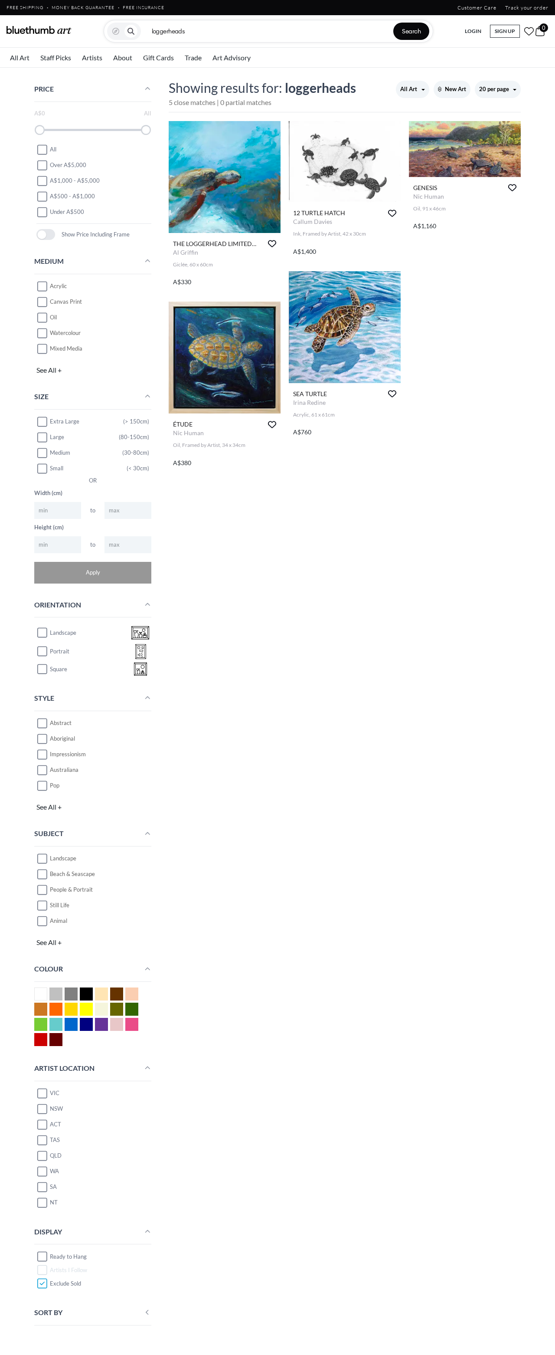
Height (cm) (49, 527)
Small (56, 468)
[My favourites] (529, 31)
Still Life (59, 905)
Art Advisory (231, 57)
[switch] (45, 234)
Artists (92, 57)
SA (53, 1186)
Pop (54, 785)
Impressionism (68, 754)
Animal (58, 920)
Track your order (526, 7)
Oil (53, 317)
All (53, 149)
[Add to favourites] (272, 244)
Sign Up (505, 31)
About (122, 57)
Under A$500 (67, 211)
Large (57, 436)
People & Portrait (71, 889)
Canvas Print (66, 301)
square (58, 669)
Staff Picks (55, 57)
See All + (49, 370)
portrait (59, 651)
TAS (55, 1139)
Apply (93, 572)
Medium (60, 452)
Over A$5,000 (68, 164)
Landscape (63, 858)
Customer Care (476, 7)
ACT (55, 1124)
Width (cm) (48, 492)
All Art (19, 57)
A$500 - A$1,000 (72, 196)
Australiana (64, 769)
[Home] (39, 30)
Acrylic (58, 285)
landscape (63, 632)
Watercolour (65, 332)
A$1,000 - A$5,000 (75, 180)
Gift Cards (158, 57)
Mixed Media (66, 348)
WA (54, 1171)
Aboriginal (62, 738)
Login (473, 31)
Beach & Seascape (72, 873)
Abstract (61, 722)
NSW (56, 1108)
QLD (56, 1155)
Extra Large (64, 421)
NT (54, 1202)
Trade (193, 57)
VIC (54, 1092)
